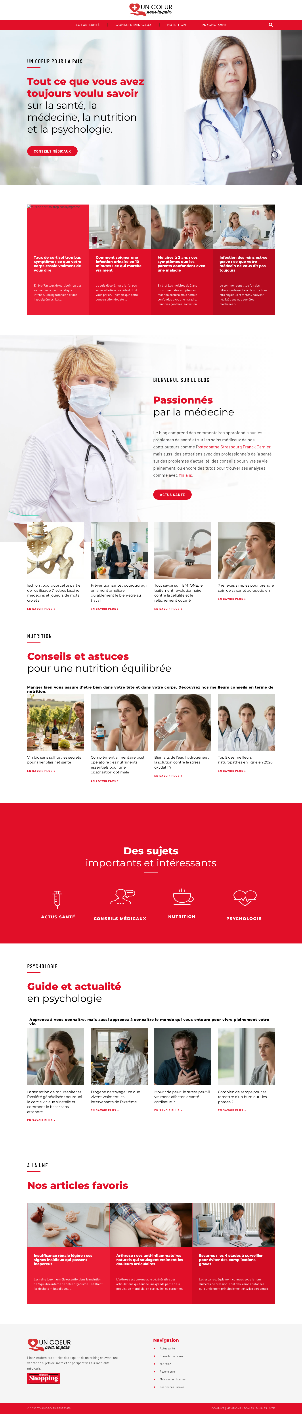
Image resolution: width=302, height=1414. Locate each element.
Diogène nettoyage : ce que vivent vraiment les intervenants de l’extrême (115, 1097)
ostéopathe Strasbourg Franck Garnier (233, 446)
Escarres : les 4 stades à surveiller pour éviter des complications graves (231, 1259)
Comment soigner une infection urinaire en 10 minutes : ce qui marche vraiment (118, 263)
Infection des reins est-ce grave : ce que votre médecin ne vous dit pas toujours (243, 263)
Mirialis (185, 475)
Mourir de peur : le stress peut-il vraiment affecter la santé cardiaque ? (182, 1097)
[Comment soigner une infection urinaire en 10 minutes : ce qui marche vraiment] (120, 227)
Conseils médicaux (133, 24)
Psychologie (214, 24)
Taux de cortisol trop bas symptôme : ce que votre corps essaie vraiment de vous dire (57, 263)
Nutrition (176, 24)
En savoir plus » (41, 608)
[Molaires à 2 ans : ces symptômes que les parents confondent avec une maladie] (182, 227)
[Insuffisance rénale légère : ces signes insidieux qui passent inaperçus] (68, 1225)
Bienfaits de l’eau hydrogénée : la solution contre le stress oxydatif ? (181, 762)
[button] (270, 25)
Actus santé (87, 24)
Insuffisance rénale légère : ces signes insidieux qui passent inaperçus (63, 1259)
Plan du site (265, 1408)
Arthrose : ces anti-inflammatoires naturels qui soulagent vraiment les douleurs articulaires (149, 1259)
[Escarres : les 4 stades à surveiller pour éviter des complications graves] (233, 1225)
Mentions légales (240, 1408)
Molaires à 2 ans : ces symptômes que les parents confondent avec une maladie (181, 263)
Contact (218, 1408)
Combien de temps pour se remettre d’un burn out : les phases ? (242, 1097)
